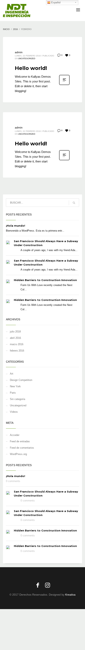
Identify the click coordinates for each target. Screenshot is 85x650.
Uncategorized (26, 58)
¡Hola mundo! (15, 225)
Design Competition (21, 380)
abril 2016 (15, 337)
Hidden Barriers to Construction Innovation (45, 280)
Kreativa (70, 594)
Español (55, 2)
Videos (14, 411)
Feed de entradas (20, 441)
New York (15, 386)
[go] (74, 203)
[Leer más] (64, 84)
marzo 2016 (16, 344)
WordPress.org (18, 454)
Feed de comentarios (22, 447)
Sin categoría (17, 399)
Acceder (14, 435)
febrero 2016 (17, 350)
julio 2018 (15, 331)
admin (19, 52)
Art (11, 373)
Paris (13, 392)
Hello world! (31, 68)
